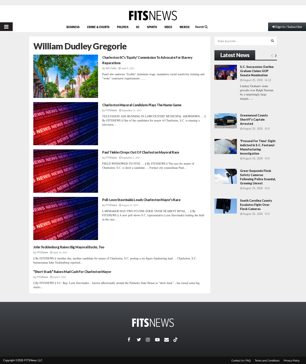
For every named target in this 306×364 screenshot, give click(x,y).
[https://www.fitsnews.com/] (153, 16)
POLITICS (122, 27)
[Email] (168, 339)
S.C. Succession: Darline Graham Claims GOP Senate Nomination (257, 71)
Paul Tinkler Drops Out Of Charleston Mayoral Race (140, 152)
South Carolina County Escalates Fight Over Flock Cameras (256, 205)
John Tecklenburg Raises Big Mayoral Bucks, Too (68, 247)
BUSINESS (73, 27)
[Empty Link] (272, 55)
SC (137, 27)
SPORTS (152, 27)
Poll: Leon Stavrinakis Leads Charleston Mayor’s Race (141, 200)
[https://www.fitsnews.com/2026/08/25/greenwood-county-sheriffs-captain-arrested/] (225, 120)
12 (269, 80)
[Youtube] (159, 339)
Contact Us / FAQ (241, 360)
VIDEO (168, 27)
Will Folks (111, 68)
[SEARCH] (272, 40)
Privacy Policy (292, 360)
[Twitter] (141, 339)
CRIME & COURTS (98, 27)
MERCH (184, 27)
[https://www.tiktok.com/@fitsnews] (175, 339)
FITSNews (111, 110)
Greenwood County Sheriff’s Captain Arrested (254, 119)
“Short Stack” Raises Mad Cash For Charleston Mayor (72, 272)
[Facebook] (132, 339)
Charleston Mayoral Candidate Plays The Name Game (141, 105)
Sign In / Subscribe (289, 27)
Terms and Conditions (267, 360)
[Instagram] (150, 339)
